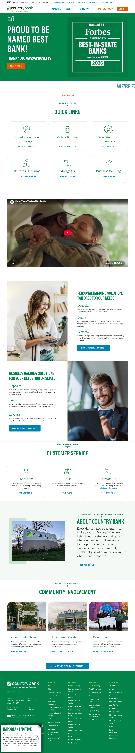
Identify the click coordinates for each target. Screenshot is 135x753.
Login (121, 9)
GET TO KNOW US (87, 565)
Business (69, 9)
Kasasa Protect (94, 696)
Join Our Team (93, 2)
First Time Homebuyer (52, 703)
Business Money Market (73, 696)
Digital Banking (94, 711)
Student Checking (54, 722)
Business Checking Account (74, 690)
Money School (114, 712)
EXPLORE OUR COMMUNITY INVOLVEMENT (66, 666)
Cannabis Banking (74, 710)
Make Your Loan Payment (94, 706)
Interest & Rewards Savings (54, 714)
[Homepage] (20, 9)
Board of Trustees (115, 692)
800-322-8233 (100, 486)
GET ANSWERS (66, 493)
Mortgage (51, 729)
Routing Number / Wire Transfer (95, 715)
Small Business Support (73, 744)
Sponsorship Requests (113, 737)
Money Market (53, 726)
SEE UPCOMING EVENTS (61, 651)
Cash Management (74, 706)
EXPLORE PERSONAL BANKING (92, 348)
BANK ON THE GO (66, 147)
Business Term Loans (73, 735)
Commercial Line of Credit (75, 720)
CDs (49, 689)
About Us (71, 2)
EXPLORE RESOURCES (25, 147)
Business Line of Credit (74, 702)
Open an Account (105, 9)
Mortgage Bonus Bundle (54, 734)
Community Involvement (113, 697)
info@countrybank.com (108, 488)
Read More (15, 66)
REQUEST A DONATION (102, 651)
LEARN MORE (107, 176)
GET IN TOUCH (107, 493)
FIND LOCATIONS (25, 493)
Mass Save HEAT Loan (54, 739)
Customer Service (59, 2)
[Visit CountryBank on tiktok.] (42, 726)
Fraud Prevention (95, 689)
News (111, 727)
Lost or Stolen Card (94, 701)
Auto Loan (51, 686)
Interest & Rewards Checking (54, 709)
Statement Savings (54, 719)
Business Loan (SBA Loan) (75, 714)
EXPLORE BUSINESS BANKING (23, 428)
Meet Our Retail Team (115, 722)
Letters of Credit (74, 739)
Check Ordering (94, 686)
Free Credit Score (95, 692)
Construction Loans (54, 692)
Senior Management (114, 731)
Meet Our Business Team (115, 716)
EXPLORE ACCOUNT (25, 176)
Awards (112, 689)
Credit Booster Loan (53, 697)
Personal (56, 9)
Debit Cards (93, 720)
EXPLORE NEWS (17, 651)
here (4, 747)
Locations (81, 2)
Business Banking (74, 686)
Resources (104, 2)
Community (83, 9)
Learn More (66, 95)
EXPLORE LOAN (66, 176)
